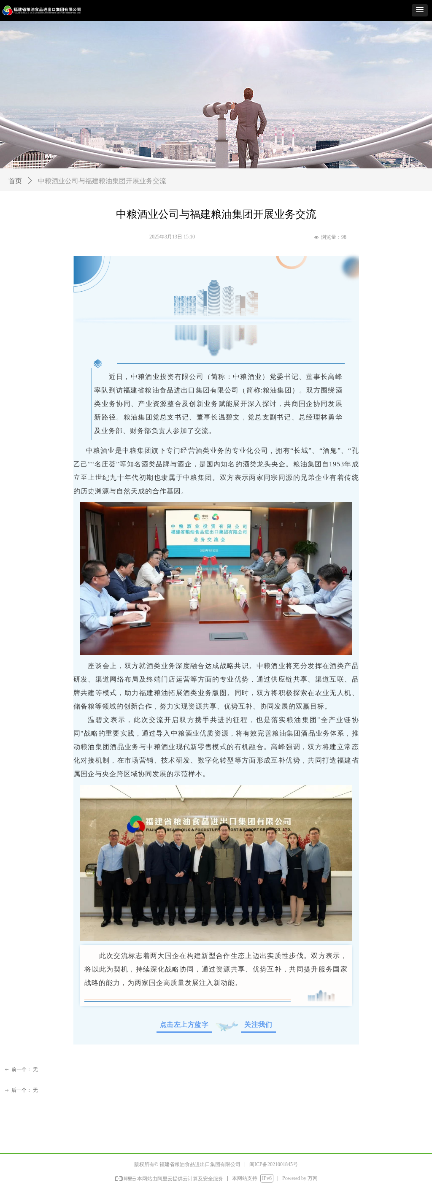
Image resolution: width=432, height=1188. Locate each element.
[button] (420, 10)
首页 (15, 180)
